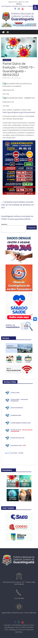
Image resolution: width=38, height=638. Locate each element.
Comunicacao (17, 78)
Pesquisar (4, 224)
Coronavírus (7, 60)
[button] (35, 7)
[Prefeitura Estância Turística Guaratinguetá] (3, 32)
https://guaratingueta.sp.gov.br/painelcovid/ (19, 112)
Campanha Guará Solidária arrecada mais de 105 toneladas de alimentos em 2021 (17, 205)
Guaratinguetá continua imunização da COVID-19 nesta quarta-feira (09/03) (17, 217)
